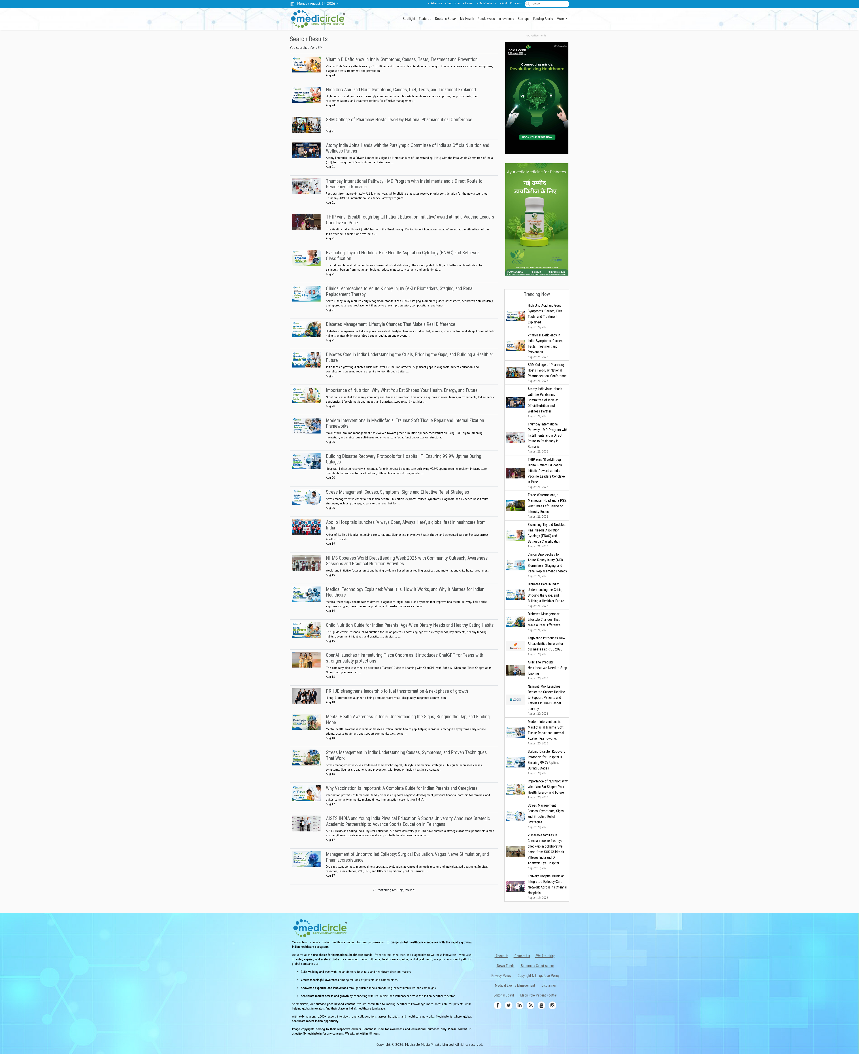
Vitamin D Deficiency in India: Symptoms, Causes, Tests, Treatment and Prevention (545, 346)
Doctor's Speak (445, 19)
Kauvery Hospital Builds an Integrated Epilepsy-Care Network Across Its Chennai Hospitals (547, 887)
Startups (523, 19)
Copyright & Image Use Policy (538, 975)
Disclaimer (548, 985)
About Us (501, 956)
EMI (321, 47)
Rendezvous (486, 19)
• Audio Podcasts (511, 3)
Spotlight (409, 19)
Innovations (506, 19)
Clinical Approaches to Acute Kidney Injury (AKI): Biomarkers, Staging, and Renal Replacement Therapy (547, 565)
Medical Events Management (514, 985)
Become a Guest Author (537, 966)
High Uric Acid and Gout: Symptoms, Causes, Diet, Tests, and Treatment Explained (545, 316)
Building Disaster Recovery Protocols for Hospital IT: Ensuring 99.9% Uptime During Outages (546, 762)
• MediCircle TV (486, 3)
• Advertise (435, 3)
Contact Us (522, 956)
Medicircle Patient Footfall (538, 995)
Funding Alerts (543, 19)
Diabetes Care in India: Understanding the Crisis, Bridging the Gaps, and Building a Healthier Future (546, 595)
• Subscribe (452, 3)
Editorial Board (503, 995)
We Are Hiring (545, 956)
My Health (467, 19)
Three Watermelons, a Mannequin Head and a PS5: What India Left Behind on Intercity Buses (547, 505)
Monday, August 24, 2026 (315, 3)
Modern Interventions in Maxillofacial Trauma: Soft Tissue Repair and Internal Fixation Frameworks (546, 732)
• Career (468, 3)
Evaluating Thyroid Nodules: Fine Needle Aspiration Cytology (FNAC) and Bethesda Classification (547, 535)
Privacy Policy (500, 975)
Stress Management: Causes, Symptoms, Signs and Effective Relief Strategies (546, 816)
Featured (425, 19)
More (561, 19)
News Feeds (505, 966)
